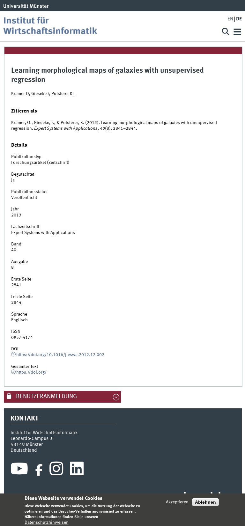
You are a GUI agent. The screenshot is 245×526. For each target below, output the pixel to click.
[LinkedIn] (77, 470)
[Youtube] (19, 470)
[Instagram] (56, 470)
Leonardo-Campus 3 (31, 438)
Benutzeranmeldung (46, 396)
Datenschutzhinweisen (47, 522)
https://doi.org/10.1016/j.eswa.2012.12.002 (60, 355)
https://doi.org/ (31, 372)
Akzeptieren (177, 502)
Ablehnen (205, 502)
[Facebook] (39, 470)
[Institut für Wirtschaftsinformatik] (107, 26)
